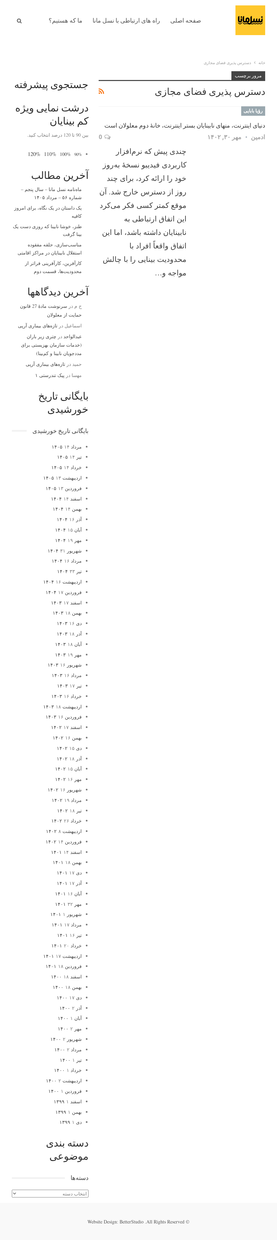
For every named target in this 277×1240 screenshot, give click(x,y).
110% (50, 154)
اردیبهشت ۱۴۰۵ (62, 478)
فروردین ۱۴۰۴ (64, 592)
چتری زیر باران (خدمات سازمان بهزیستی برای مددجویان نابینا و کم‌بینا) (51, 344)
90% (78, 154)
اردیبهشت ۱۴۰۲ (64, 831)
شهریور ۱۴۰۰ (66, 1039)
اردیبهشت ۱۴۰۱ (62, 956)
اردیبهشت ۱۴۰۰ (64, 1080)
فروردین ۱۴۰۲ (64, 841)
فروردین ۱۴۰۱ (64, 966)
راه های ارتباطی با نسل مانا (126, 20)
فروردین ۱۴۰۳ (64, 716)
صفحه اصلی (185, 20)
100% (65, 154)
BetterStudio (132, 1221)
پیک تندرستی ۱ (50, 375)
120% (34, 154)
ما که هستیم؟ (65, 20)
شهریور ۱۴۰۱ (66, 914)
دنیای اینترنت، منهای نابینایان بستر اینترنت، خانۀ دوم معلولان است (184, 125)
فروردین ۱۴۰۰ (65, 1091)
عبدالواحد (73, 336)
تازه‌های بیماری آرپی (37, 325)
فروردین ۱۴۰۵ (64, 488)
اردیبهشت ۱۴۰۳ (62, 706)
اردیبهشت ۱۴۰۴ (62, 581)
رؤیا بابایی (253, 110)
